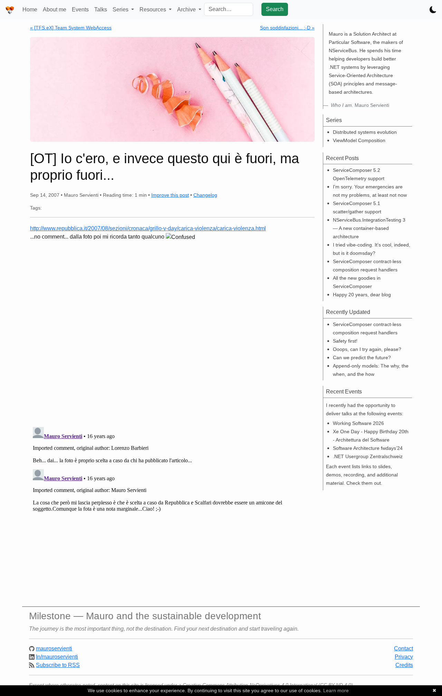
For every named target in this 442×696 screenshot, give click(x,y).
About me (54, 9)
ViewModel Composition (359, 140)
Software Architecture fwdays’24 (368, 448)
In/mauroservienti (57, 657)
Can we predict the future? (362, 357)
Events (80, 9)
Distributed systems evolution (365, 132)
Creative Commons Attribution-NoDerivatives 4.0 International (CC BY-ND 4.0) (268, 685)
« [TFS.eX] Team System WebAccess (71, 27)
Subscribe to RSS (58, 665)
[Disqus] (172, 331)
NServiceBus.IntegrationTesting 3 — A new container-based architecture (369, 228)
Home (29, 9)
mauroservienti (54, 648)
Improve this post (170, 195)
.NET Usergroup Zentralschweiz (368, 456)
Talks (100, 9)
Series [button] (121, 9)
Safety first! (345, 341)
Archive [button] (187, 9)
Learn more (336, 690)
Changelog (205, 195)
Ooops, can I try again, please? (367, 349)
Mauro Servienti (360, 105)
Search (275, 9)
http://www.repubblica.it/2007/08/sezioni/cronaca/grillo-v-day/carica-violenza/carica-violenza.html (148, 228)
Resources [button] (153, 9)
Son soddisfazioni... (287, 27)
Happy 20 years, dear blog (362, 294)
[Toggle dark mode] (433, 9)
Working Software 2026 (358, 423)
